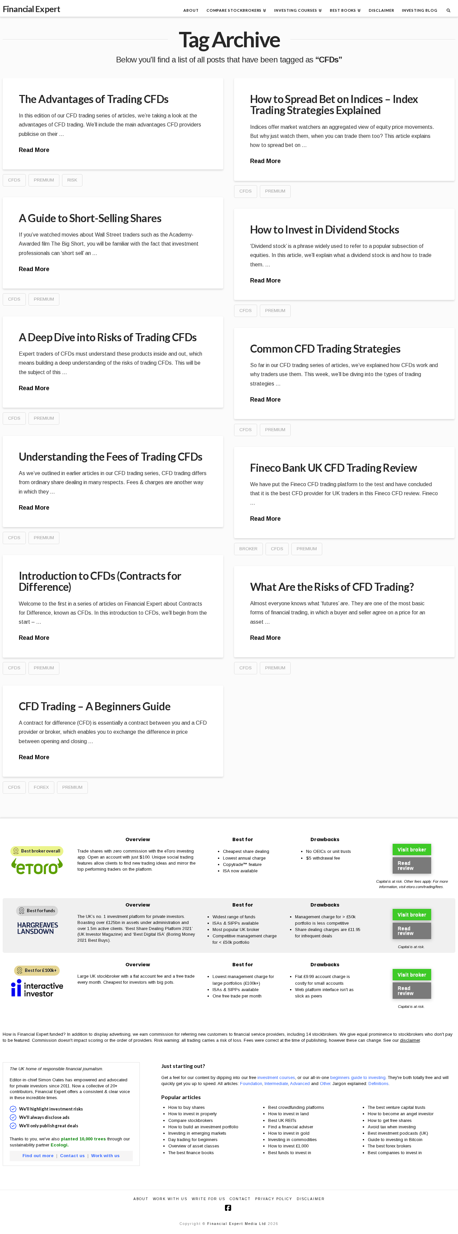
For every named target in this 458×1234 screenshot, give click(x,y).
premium (44, 180)
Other (325, 1083)
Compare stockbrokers (190, 1120)
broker (248, 548)
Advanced (300, 1083)
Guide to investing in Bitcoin (395, 1139)
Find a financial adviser (290, 1126)
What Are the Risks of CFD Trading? (332, 586)
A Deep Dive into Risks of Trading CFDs (108, 337)
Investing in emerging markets (197, 1133)
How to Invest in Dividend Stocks (324, 229)
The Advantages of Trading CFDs (94, 98)
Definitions (378, 1083)
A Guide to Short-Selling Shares (90, 217)
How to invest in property (192, 1113)
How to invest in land (288, 1113)
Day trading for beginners (193, 1139)
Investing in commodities (292, 1139)
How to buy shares (186, 1107)
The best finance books (191, 1152)
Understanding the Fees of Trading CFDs (111, 456)
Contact (240, 1199)
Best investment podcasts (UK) (398, 1133)
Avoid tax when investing (392, 1126)
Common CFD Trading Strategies (325, 348)
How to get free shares (390, 1120)
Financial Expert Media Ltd (236, 1224)
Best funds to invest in (289, 1152)
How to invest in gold (288, 1133)
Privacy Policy (273, 1199)
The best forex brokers (389, 1145)
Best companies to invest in (395, 1152)
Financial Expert (31, 9)
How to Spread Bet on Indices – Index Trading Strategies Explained (334, 104)
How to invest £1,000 (288, 1145)
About (141, 1199)
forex (41, 787)
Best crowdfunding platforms (296, 1107)
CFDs (14, 180)
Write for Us (208, 1199)
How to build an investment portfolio (203, 1126)
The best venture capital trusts (397, 1107)
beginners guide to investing (358, 1077)
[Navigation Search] (448, 8)
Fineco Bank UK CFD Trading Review (333, 467)
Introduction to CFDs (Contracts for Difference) (100, 581)
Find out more (38, 1155)
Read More (34, 150)
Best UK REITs (282, 1120)
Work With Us (170, 1199)
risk (72, 180)
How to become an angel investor (401, 1113)
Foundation (251, 1083)
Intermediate (276, 1083)
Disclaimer (311, 1199)
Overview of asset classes (193, 1145)
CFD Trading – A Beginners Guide (94, 706)
